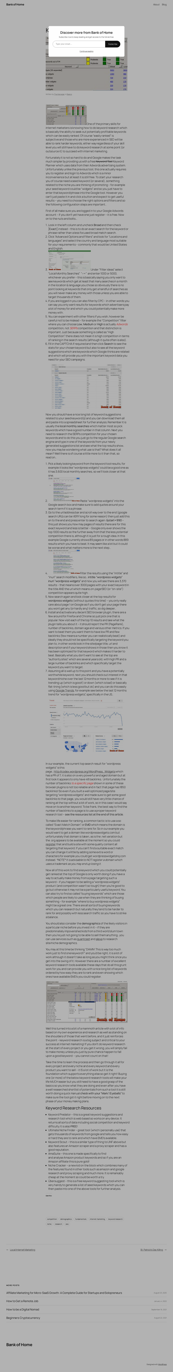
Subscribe (112, 44)
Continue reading (86, 51)
